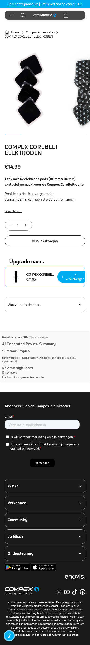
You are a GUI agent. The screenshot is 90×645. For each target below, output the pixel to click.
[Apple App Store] (43, 570)
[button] (9, 635)
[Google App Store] (18, 570)
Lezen (13, 211)
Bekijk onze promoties (23, 4)
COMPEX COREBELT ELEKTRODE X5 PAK (40, 274)
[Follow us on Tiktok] (75, 592)
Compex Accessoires (40, 32)
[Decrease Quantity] (10, 225)
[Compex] (45, 15)
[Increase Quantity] (25, 225)
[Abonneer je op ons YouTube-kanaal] (67, 592)
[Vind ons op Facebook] (82, 592)
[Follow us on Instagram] (59, 592)
